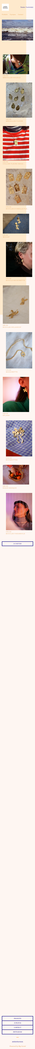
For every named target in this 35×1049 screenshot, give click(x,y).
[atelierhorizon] (10, 7)
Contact (20, 14)
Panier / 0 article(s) (27, 7)
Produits (5, 14)
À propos (13, 14)
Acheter (17, 543)
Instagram (17, 1032)
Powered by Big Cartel (17, 1046)
